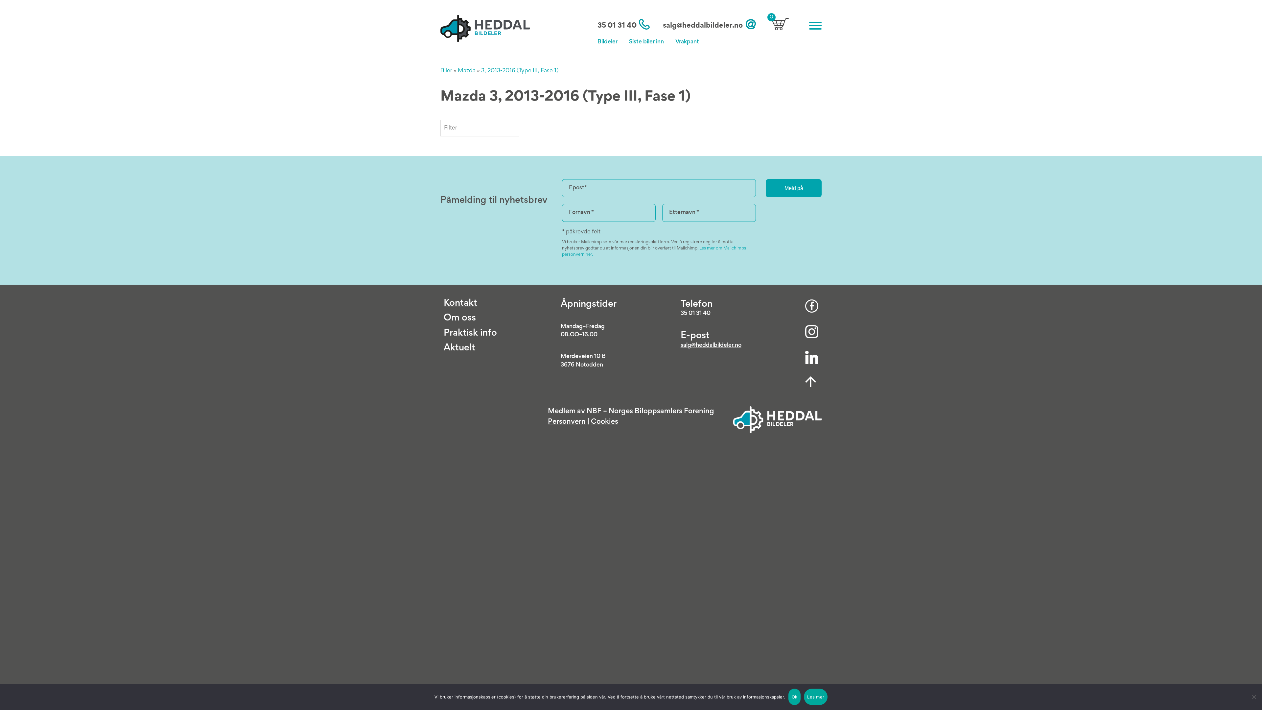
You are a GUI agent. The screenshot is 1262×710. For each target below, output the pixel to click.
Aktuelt (459, 348)
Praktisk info (470, 333)
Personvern (567, 422)
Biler (446, 71)
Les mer (815, 696)
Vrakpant (687, 42)
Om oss (460, 318)
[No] (1253, 697)
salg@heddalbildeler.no (703, 26)
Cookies (604, 422)
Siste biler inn (646, 42)
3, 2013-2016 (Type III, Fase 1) (519, 71)
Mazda (467, 71)
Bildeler (607, 42)
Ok (795, 696)
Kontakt (460, 303)
